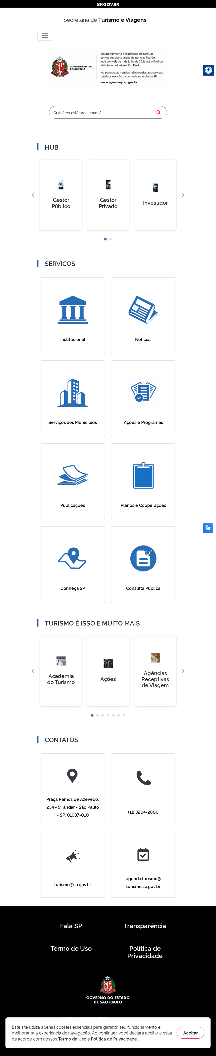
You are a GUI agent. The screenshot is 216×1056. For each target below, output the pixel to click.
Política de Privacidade (145, 951)
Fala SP (71, 925)
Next (182, 195)
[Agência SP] (119, 82)
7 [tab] (123, 715)
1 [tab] (105, 239)
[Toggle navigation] (44, 35)
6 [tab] (118, 715)
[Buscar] (158, 112)
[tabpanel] (61, 195)
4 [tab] (108, 715)
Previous (33, 195)
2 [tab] (110, 239)
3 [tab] (102, 715)
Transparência (145, 925)
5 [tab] (113, 715)
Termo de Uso (71, 948)
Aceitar (190, 1033)
